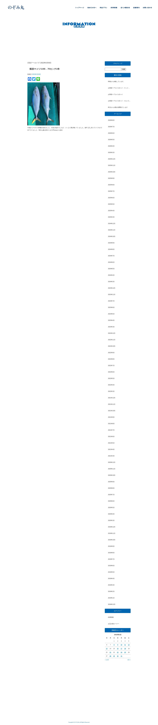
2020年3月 (111, 520)
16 (117, 648)
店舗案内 (136, 7)
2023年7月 (111, 301)
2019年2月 (111, 591)
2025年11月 (111, 165)
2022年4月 (111, 385)
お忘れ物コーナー (113, 624)
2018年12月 (111, 604)
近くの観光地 (125, 7)
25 (125, 652)
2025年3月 (111, 217)
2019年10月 (111, 540)
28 (110, 656)
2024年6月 (111, 262)
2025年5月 (111, 204)
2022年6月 (111, 372)
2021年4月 (111, 449)
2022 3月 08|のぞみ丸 (146, 3)
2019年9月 (111, 546)
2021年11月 (111, 404)
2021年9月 (111, 417)
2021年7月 (111, 430)
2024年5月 (111, 268)
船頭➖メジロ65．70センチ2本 (45, 69)
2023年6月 (111, 307)
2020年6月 (111, 501)
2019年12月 (111, 527)
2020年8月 (111, 488)
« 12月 (107, 660)
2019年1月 (111, 598)
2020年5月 (111, 507)
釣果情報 (114, 7)
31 (121, 656)
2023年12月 (111, 288)
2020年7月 (111, 494)
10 (121, 645)
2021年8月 (111, 423)
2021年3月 (111, 456)
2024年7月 (111, 256)
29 (114, 656)
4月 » (129, 660)
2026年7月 (111, 126)
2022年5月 (111, 378)
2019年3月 (111, 585)
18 (125, 648)
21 (110, 652)
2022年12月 (111, 333)
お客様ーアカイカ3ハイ (115, 94)
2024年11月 (111, 230)
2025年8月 (111, 185)
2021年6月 (111, 436)
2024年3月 (111, 281)
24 (121, 652)
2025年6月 (111, 197)
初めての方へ (92, 7)
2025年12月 (111, 159)
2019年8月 (111, 553)
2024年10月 (111, 236)
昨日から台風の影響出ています (118, 107)
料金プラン (103, 7)
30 (117, 656)
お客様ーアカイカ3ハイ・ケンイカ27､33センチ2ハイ (119, 88)
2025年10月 (111, 172)
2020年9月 (111, 482)
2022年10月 (111, 346)
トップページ (79, 7)
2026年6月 (111, 133)
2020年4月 (111, 514)
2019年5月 (111, 572)
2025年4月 (111, 210)
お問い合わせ (148, 7)
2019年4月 (111, 578)
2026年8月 (111, 120)
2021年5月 (111, 443)
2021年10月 (111, 411)
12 (129, 645)
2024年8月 (111, 249)
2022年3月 (111, 391)
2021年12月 (111, 398)
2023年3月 (111, 327)
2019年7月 (111, 559)
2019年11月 (111, 533)
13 (106, 648)
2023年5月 (111, 314)
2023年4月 (111, 320)
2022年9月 (111, 352)
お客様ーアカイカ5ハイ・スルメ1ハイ (119, 101)
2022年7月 (111, 365)
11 (125, 645)
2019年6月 (111, 565)
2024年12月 (111, 223)
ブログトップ (117, 63)
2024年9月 (111, 243)
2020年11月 (111, 469)
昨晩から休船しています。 (116, 81)
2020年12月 (111, 462)
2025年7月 (111, 191)
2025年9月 (111, 178)
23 (117, 652)
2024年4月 (111, 275)
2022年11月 (111, 339)
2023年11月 (111, 294)
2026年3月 (111, 152)
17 (121, 648)
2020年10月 (111, 475)
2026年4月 (111, 146)
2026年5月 (111, 139)
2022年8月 (111, 359)
